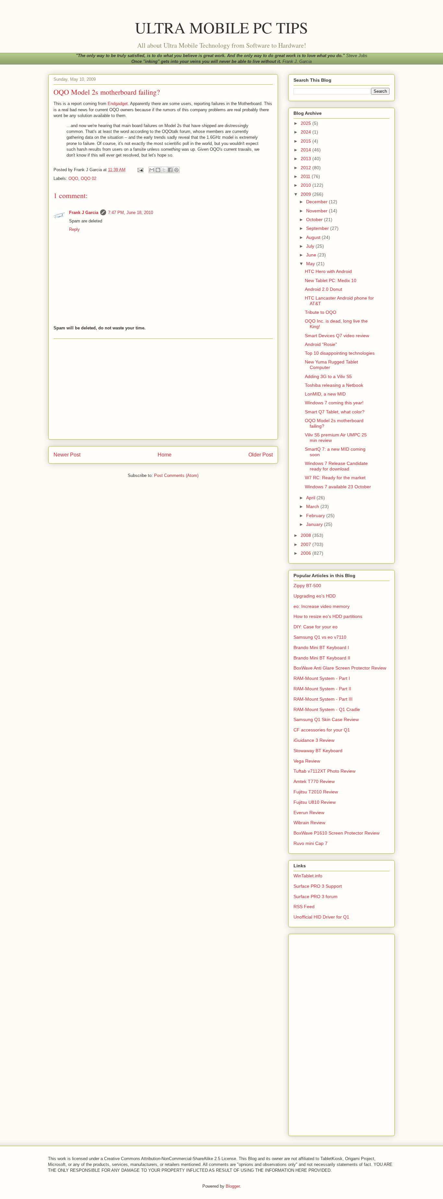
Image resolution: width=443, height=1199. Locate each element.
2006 (306, 553)
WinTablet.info (307, 875)
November (317, 210)
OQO (73, 178)
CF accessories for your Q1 (321, 729)
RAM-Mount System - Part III (323, 699)
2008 (306, 535)
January (315, 524)
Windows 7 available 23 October (338, 486)
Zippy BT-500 (307, 585)
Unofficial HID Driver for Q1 (321, 917)
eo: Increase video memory (321, 606)
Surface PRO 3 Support (317, 886)
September (318, 228)
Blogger (233, 1186)
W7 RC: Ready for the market (335, 477)
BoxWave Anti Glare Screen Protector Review (339, 668)
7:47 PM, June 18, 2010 (130, 212)
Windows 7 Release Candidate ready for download (336, 466)
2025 (306, 123)
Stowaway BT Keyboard (317, 750)
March (313, 506)
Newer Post (67, 454)
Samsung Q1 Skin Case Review (326, 719)
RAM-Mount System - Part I (321, 678)
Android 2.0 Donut (323, 289)
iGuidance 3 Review (313, 740)
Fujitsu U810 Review (314, 802)
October (315, 219)
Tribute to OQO (320, 312)
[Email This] (152, 170)
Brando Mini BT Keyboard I (321, 647)
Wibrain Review (309, 822)
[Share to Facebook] (170, 170)
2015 (306, 141)
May (311, 263)
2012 (306, 167)
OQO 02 (88, 178)
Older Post (260, 454)
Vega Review (306, 761)
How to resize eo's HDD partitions (327, 616)
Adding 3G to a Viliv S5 (328, 376)
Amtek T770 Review (314, 781)
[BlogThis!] (158, 170)
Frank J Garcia (83, 212)
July (311, 246)
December (317, 201)
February (316, 515)
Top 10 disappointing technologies (340, 353)
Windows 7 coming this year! (334, 402)
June (311, 254)
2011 (306, 176)
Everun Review (308, 812)
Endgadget (118, 103)
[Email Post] (140, 169)
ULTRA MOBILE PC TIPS (221, 27)
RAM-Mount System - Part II (322, 688)
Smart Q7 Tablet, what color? (335, 411)
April (311, 497)
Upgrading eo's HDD (314, 596)
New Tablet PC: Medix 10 (330, 280)
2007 (306, 544)
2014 (306, 149)
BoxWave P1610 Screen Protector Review (336, 833)
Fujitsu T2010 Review (315, 791)
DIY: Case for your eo (315, 626)
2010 (306, 185)
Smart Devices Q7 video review (337, 335)
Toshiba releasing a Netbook (334, 385)
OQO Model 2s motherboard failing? (107, 92)
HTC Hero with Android (328, 271)
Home (165, 454)
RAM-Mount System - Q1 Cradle (326, 709)
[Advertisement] (163, 389)
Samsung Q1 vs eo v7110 (319, 637)
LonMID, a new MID (325, 394)
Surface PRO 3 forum (315, 896)
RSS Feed (304, 906)
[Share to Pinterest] (176, 170)
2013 (306, 158)
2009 (306, 194)
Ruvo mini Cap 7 (310, 843)
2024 (306, 132)
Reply (74, 229)
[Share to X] (164, 170)
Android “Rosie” (321, 344)
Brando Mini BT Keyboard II (321, 657)
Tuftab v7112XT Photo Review (324, 771)
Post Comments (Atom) (176, 475)
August (314, 237)
